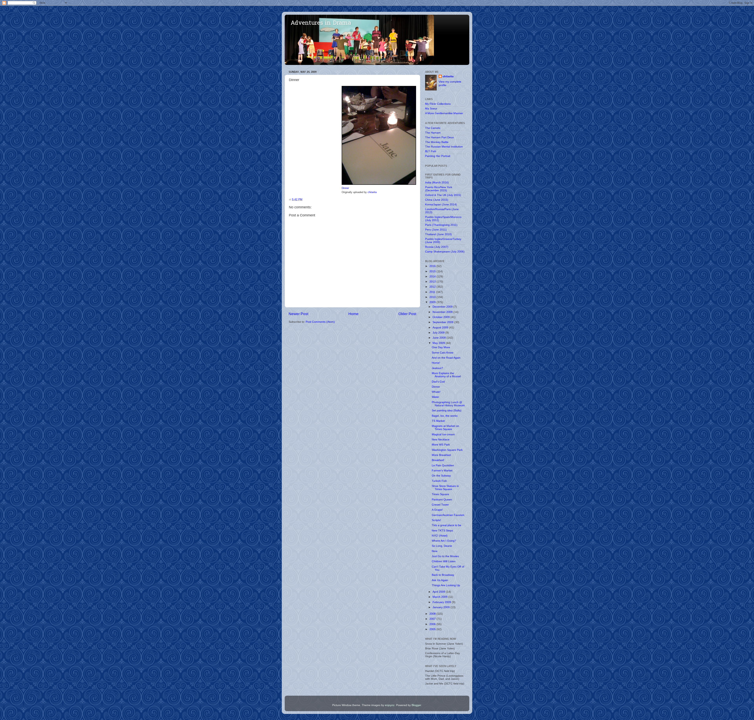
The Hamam (433, 132)
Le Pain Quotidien (443, 465)
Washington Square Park (447, 449)
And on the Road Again (446, 357)
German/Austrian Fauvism (448, 515)
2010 (432, 297)
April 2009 (439, 591)
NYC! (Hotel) (439, 535)
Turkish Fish (439, 480)
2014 (432, 276)
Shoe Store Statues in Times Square (445, 488)
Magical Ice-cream (443, 434)
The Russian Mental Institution (444, 146)
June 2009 (440, 337)
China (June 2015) (436, 199)
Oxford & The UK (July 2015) (443, 195)
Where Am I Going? (444, 540)
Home (353, 314)
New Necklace (440, 439)
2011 (432, 292)
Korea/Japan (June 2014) (441, 204)
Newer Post (298, 314)
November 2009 (443, 312)
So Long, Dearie (442, 545)
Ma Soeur (431, 108)
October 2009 (441, 317)
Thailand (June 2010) (438, 234)
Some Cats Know (442, 352)
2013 (432, 281)
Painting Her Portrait (437, 156)
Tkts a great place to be (446, 525)
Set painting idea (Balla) (446, 410)
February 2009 (442, 602)
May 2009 (439, 343)
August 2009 (441, 327)
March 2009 (440, 596)
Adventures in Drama (321, 23)
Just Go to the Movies (445, 556)
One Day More (441, 347)
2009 (432, 302)
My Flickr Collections (438, 103)
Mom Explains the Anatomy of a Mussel (446, 375)
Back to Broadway (443, 574)
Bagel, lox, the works (445, 415)
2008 (432, 613)
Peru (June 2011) (436, 229)
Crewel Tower (440, 504)
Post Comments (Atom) (320, 321)
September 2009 (443, 322)
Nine (434, 551)
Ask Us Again (440, 580)
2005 (432, 629)
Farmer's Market (442, 470)
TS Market (438, 420)
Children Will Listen (444, 561)
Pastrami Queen (442, 499)
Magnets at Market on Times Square (445, 428)
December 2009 (443, 306)
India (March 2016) (437, 182)
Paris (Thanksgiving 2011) (441, 224)
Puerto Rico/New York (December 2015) (438, 189)
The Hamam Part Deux (439, 137)
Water (435, 397)
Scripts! (436, 520)
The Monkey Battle (436, 142)
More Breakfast (441, 455)
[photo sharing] (379, 183)
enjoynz (389, 705)
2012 (432, 286)
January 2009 (441, 607)
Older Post (407, 314)
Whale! (436, 391)
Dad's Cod (438, 381)
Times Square (440, 494)
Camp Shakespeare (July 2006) (445, 251)
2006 (432, 624)
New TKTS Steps (442, 530)
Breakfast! (438, 460)
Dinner (345, 188)
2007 (432, 618)
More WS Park (441, 444)
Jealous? (437, 368)
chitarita (372, 192)
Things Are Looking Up (446, 585)
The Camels (432, 128)
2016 (432, 266)
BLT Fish (430, 151)
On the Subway (441, 475)
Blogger (416, 705)
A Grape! (437, 509)
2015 (432, 271)
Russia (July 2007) (436, 246)
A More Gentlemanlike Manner (444, 113)
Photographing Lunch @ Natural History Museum (448, 404)
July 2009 (439, 332)
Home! (436, 362)
